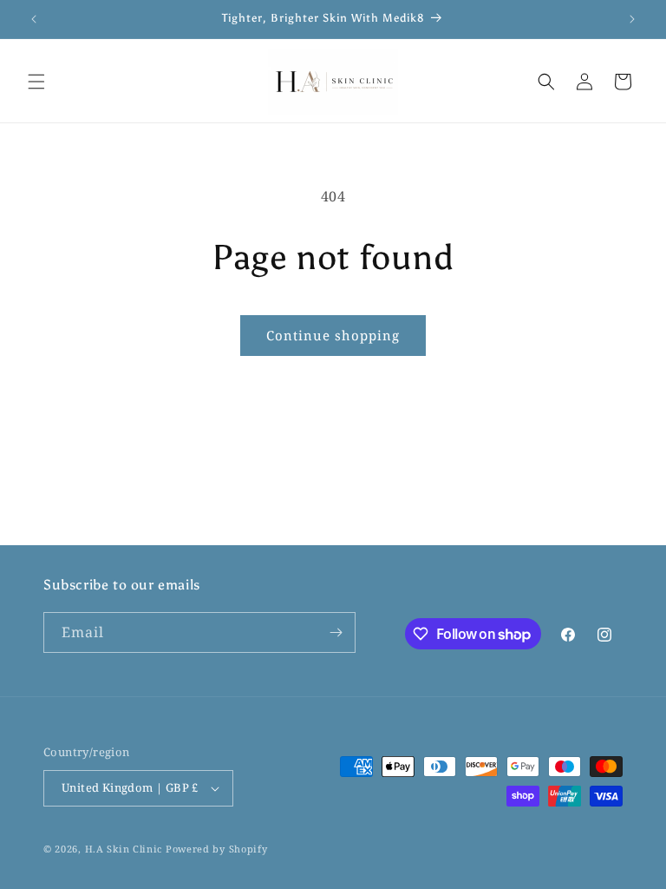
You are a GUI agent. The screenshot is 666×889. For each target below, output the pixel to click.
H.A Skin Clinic (124, 848)
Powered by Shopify (217, 848)
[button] (36, 82)
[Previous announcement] (34, 19)
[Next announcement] (632, 19)
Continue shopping (333, 335)
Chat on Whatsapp (628, 851)
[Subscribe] (336, 632)
